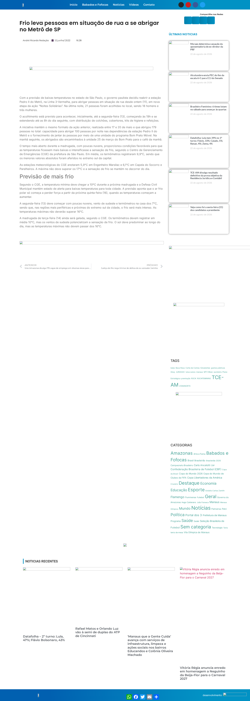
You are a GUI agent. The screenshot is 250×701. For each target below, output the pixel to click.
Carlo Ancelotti (202, 465)
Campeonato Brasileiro (182, 465)
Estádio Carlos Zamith (214, 491)
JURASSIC (180, 372)
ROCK (193, 378)
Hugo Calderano (189, 502)
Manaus (214, 502)
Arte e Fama (199, 454)
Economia (208, 483)
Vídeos (134, 4)
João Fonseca (203, 502)
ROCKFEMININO (204, 378)
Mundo (184, 508)
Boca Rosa (180, 368)
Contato (149, 4)
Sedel (196, 521)
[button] (188, 20)
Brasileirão (199, 460)
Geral (210, 496)
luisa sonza (190, 372)
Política (178, 514)
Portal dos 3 (193, 515)
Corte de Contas (193, 368)
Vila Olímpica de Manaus (197, 532)
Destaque (189, 483)
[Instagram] (181, 4)
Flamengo (177, 497)
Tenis (225, 528)
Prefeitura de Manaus (215, 515)
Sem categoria (195, 526)
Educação (179, 490)
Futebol (200, 497)
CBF (213, 465)
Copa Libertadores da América (204, 477)
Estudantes (205, 368)
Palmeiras (216, 509)
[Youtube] (188, 4)
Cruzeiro (174, 484)
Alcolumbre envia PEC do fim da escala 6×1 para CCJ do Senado (207, 76)
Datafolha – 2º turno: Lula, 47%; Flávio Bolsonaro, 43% (44, 638)
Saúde (187, 520)
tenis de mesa (177, 532)
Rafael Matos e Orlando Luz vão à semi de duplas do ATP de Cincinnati (97, 632)
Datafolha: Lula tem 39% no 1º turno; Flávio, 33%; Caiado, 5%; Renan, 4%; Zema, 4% (206, 140)
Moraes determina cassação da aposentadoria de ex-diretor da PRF (206, 46)
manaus (199, 372)
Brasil (191, 460)
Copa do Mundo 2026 (191, 473)
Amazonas (182, 453)
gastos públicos (218, 368)
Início (73, 4)
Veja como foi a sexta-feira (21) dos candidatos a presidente (206, 208)
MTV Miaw (208, 372)
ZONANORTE (184, 386)
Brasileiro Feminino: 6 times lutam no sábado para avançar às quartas (208, 108)
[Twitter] (202, 4)
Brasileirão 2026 (213, 460)
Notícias (118, 4)
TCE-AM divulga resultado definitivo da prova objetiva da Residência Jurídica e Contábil (206, 175)
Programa (176, 521)
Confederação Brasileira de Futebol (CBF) (196, 469)
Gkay (173, 372)
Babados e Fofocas (95, 4)
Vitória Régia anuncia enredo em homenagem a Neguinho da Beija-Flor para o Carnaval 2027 (203, 673)
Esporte (196, 489)
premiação (185, 378)
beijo (173, 368)
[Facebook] (195, 4)
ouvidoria (218, 372)
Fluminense (190, 497)
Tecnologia (217, 527)
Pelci (224, 509)
